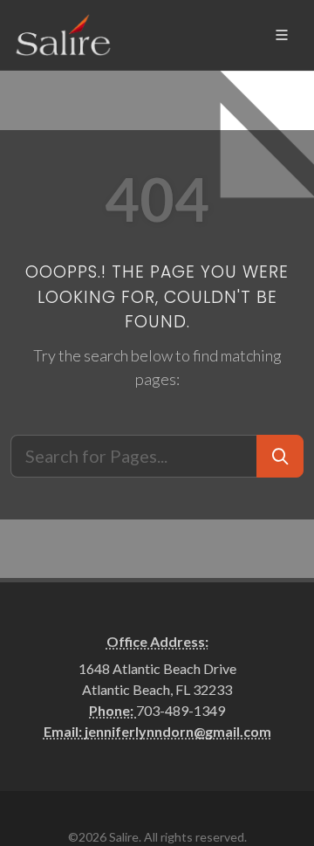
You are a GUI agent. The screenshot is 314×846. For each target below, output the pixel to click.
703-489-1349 (180, 710)
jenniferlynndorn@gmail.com (178, 731)
